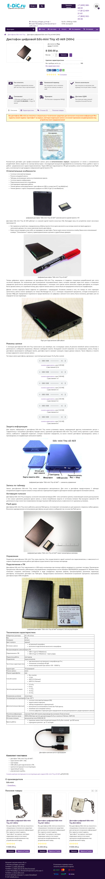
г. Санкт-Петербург (30, 875)
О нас (43, 29)
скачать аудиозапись (48, 365)
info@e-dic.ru (14, 877)
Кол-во (48, 55)
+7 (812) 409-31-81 (18, 873)
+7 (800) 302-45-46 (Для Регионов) (23, 868)
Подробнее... (12, 785)
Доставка (53, 29)
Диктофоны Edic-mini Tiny (16, 34)
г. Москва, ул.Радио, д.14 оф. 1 (40, 21)
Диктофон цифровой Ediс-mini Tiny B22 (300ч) (81, 822)
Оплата (63, 29)
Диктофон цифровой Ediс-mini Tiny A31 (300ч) (18, 822)
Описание (13, 110)
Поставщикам (75, 29)
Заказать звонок (68, 6)
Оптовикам (89, 29)
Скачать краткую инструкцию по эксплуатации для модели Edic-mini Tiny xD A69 (33, 774)
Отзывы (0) (44, 110)
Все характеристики (53, 66)
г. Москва (19, 875)
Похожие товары (58, 110)
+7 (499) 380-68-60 (18, 866)
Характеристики (28, 110)
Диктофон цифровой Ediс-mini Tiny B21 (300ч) (50, 822)
